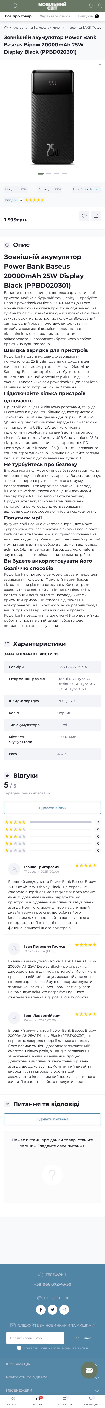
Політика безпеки (49, 1347)
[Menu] (6, 5)
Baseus (95, 189)
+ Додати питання (52, 1119)
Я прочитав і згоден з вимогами (55, 1347)
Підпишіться (81, 1338)
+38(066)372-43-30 (52, 1284)
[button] (41, 174)
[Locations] (90, 5)
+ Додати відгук (52, 808)
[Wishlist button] (84, 216)
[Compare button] (96, 216)
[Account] (99, 5)
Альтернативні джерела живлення (39, 27)
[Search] (15, 5)
